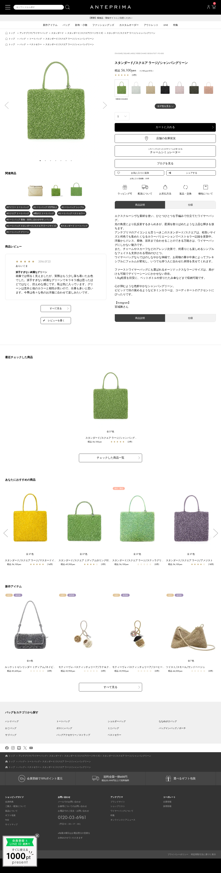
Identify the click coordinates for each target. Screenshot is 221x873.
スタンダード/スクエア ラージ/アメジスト (189, 560)
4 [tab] (55, 160)
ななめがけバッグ (168, 721)
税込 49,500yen (68, 564)
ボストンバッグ (64, 728)
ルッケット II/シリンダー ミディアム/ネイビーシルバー (35, 667)
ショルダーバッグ (117, 721)
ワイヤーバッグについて (121, 810)
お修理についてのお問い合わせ (72, 806)
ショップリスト (117, 806)
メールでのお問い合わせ (69, 801)
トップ (12, 33)
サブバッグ (10, 734)
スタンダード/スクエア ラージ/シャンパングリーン (113, 437)
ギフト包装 (10, 815)
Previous (5, 105)
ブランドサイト (117, 801)
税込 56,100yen (95, 441)
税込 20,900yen (68, 671)
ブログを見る (165, 163)
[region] (110, 397)
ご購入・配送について (15, 806)
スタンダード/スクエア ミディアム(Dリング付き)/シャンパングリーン (97, 560)
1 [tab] (40, 160)
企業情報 (167, 801)
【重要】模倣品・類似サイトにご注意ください (110, 18)
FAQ (7, 819)
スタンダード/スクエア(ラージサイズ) (85, 33)
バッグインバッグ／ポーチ (172, 728)
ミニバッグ (113, 728)
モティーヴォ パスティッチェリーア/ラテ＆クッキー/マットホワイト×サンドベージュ (105, 667)
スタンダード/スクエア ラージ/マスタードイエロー (33, 560)
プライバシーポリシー (178, 854)
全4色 (30, 660)
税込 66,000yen (175, 671)
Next (106, 105)
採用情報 (167, 806)
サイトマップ (11, 824)
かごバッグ (10, 728)
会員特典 (9, 801)
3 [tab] (50, 160)
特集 (112, 815)
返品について (11, 810)
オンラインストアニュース (122, 819)
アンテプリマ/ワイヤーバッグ (34, 33)
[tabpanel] (55, 103)
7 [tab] (71, 160)
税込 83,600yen (14, 671)
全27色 (84, 554)
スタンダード (57, 33)
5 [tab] (61, 160)
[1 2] (122, 116)
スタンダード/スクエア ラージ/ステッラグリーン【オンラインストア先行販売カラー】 (159, 560)
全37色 (110, 431)
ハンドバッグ (12, 721)
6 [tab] (66, 160)
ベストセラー (35, 44)
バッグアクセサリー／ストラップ (73, 734)
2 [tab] (45, 160)
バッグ (23, 38)
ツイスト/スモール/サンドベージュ (185, 667)
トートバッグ (35, 38)
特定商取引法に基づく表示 (203, 854)
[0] (213, 8)
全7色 (191, 660)
